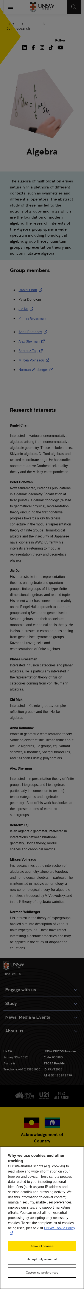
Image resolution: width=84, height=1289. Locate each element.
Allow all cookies (42, 1246)
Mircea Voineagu (35, 360)
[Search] (74, 7)
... (33, 24)
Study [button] (11, 1003)
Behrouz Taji (31, 350)
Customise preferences (42, 1272)
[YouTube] (60, 47)
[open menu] (10, 7)
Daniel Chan (31, 290)
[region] (42, 1218)
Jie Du (27, 308)
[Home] (42, 7)
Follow (60, 40)
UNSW (10, 24)
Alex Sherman (33, 341)
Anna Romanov (34, 331)
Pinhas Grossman (32, 318)
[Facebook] (33, 47)
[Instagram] (42, 47)
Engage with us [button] (20, 989)
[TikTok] (51, 47)
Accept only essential (42, 1259)
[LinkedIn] (25, 47)
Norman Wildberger (37, 369)
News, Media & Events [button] (27, 1017)
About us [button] (14, 1031)
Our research (18, 28)
